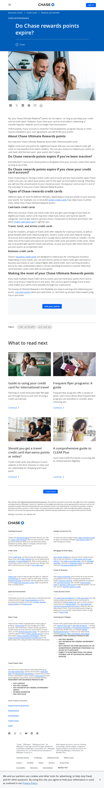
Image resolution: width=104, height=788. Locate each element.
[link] (9, 733)
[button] (100, 780)
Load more (50, 491)
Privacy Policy (30, 783)
